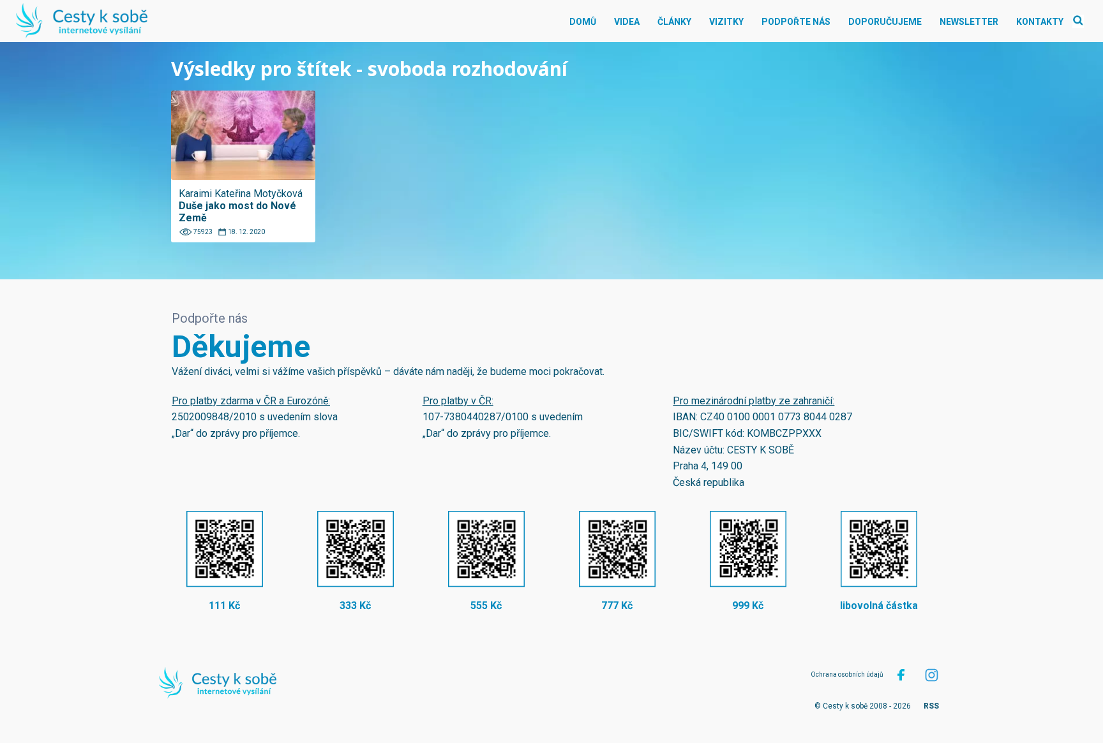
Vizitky (726, 22)
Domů (582, 22)
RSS (931, 706)
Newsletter (969, 22)
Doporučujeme (885, 22)
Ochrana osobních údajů (847, 674)
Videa (627, 22)
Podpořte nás (796, 22)
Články (674, 22)
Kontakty (1039, 22)
